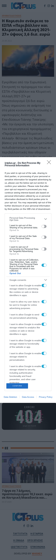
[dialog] (28, 280)
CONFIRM (17, 386)
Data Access (28, 397)
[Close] (50, 163)
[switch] (44, 226)
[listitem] (28, 219)
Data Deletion (10, 397)
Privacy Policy (45, 397)
